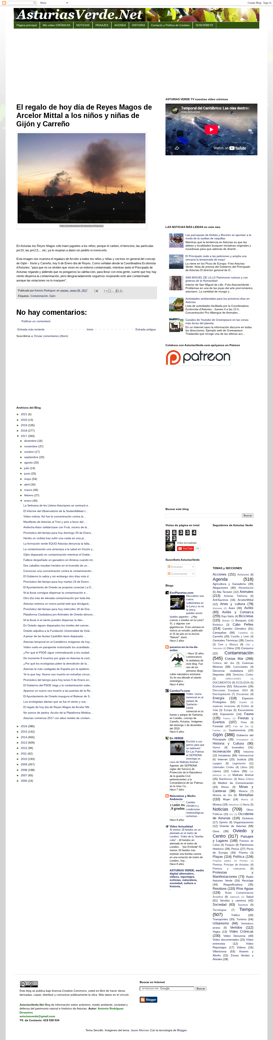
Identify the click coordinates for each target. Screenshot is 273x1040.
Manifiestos (225, 779)
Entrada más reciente (31, 329)
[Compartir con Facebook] (117, 291)
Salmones (235, 897)
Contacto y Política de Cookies (170, 25)
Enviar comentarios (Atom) (51, 336)
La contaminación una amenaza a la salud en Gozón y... (59, 549)
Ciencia (249, 640)
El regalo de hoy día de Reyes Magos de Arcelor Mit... (57, 707)
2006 (24, 780)
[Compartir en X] (113, 291)
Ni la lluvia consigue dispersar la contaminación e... (55, 592)
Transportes (220, 919)
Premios (244, 861)
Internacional (246, 755)
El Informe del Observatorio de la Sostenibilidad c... (55, 511)
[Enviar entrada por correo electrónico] (96, 290)
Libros (243, 767)
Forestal (218, 726)
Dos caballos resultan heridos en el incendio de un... (56, 565)
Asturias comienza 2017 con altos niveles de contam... (57, 718)
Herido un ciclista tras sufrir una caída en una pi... (54, 538)
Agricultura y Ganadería (229, 583)
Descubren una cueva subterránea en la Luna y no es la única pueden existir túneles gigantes (187, 606)
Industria (248, 751)
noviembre (31, 446)
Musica (244, 799)
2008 (24, 770)
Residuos (220, 888)
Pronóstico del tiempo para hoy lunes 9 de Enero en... (57, 679)
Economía (219, 686)
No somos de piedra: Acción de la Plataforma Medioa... (58, 712)
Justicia (241, 759)
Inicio (90, 329)
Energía (218, 698)
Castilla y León (240, 636)
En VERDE (176, 738)
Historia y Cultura (228, 743)
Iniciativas (224, 755)
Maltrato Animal (242, 775)
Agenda (220, 579)
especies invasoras (224, 706)
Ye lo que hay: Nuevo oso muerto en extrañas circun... (57, 674)
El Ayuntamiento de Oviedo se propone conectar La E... (58, 587)
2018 (24, 430)
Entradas (176, 566)
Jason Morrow (139, 1030)
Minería (243, 791)
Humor (216, 747)
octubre (29, 451)
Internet (222, 759)
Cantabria (243, 633)
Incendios (238, 747)
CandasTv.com (180, 690)
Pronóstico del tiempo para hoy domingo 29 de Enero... (58, 532)
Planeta (243, 852)
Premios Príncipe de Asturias (231, 864)
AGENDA (120, 25)
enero (28, 500)
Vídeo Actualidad (181, 826)
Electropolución (221, 694)
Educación (240, 686)
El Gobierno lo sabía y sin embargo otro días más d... (57, 576)
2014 (24, 737)
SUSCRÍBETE (204, 25)
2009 (24, 764)
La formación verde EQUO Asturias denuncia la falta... (57, 543)
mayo (28, 478)
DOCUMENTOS (222, 682)
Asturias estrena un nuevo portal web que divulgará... (57, 603)
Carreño (218, 636)
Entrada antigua (146, 329)
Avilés (248, 608)
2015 (24, 731)
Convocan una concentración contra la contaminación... (58, 570)
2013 (24, 742)
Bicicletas (246, 616)
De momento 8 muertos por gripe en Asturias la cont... (57, 658)
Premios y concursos (229, 868)
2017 (24, 436)
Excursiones (245, 710)
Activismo (243, 574)
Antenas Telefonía (235, 596)
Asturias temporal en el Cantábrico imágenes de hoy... (57, 641)
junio (27, 473)
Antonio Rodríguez (45, 290)
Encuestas (242, 694)
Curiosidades (240, 667)
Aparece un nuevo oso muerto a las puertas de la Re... (58, 690)
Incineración (222, 751)
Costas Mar (234, 659)
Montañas (246, 795)
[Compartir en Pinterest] (121, 291)
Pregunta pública (222, 861)
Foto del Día (240, 726)
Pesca (235, 848)
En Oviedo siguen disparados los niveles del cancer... (57, 625)
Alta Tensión (224, 591)
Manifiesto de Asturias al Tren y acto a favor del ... (55, 521)
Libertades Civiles (223, 767)
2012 (24, 748)
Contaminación (39, 296)
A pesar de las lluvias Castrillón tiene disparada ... (54, 636)
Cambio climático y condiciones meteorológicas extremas (195, 809)
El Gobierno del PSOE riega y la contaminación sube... (57, 685)
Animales (246, 592)
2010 (24, 759)
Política (238, 857)
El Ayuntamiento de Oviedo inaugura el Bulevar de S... (57, 696)
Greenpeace (242, 739)
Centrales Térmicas (225, 640)
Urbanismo (221, 923)
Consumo (247, 648)
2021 (24, 414)
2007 (24, 775)
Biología (226, 620)
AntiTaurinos (220, 599)
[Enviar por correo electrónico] (106, 291)
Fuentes (217, 730)
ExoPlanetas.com (181, 592)
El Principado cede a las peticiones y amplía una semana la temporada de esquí (216, 258)
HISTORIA (138, 25)
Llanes (217, 771)
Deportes (218, 674)
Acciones (219, 574)
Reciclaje (247, 880)
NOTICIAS (83, 25)
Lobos (235, 771)
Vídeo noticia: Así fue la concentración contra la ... (55, 516)
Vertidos (236, 927)
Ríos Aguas (244, 888)
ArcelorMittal (245, 599)
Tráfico (235, 915)
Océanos (247, 818)
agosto (29, 462)
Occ (231, 814)
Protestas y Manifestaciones (233, 875)
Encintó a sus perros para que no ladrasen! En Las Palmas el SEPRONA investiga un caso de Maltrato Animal (187, 752)
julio (27, 468)
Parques (230, 845)
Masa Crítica (245, 779)
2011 (24, 753)
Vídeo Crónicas (241, 931)
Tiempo (246, 909)
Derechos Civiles (243, 674)
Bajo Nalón (227, 616)
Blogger (182, 1030)
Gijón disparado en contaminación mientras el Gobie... (57, 554)
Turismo (241, 919)
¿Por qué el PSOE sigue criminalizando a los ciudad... (57, 652)
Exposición (227, 714)
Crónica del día (223, 663)
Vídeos (241, 947)
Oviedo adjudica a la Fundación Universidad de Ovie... (57, 630)
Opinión (223, 822)
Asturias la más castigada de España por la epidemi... (57, 669)
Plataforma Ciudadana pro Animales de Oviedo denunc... (59, 614)
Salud (249, 896)
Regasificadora (232, 884)
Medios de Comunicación (235, 782)
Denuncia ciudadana (228, 670)
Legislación (238, 763)
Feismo (226, 718)
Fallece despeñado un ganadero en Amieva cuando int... (59, 560)
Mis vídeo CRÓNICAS (56, 25)
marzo (28, 489)
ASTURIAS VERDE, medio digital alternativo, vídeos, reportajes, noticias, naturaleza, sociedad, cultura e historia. (187, 878)
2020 (24, 419)
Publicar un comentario (36, 321)
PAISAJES (102, 25)
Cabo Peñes (243, 624)
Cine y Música (228, 644)
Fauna (248, 714)
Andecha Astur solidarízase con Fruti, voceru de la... (56, 527)
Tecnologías (220, 910)
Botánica (218, 624)
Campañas (219, 632)
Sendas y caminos (233, 900)
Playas (218, 857)
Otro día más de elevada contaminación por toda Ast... (57, 598)
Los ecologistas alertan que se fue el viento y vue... (55, 701)
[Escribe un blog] (110, 291)
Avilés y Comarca (237, 612)
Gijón (52, 296)
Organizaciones (243, 822)
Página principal (27, 25)
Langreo (217, 763)
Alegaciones (220, 587)
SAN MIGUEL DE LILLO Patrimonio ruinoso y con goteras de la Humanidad (216, 279)
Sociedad (219, 904)
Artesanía (217, 608)
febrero (29, 495)
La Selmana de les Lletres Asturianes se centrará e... (56, 505)
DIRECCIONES (233, 678)
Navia (246, 804)
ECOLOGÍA (243, 682)
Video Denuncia (234, 935)
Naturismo (234, 804)
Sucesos (243, 904)
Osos (216, 831)
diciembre (30, 440)
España (243, 702)
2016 (24, 726)
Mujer (226, 799)
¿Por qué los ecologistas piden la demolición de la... (56, 663)
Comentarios (178, 573)
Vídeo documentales (226, 939)
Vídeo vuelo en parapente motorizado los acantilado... (57, 647)
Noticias (220, 809)
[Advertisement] (136, 63)
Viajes (216, 931)
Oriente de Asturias (233, 826)
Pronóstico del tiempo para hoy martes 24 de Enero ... (57, 581)
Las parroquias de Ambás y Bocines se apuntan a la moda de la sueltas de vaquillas (218, 236)
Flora (244, 722)
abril (27, 484)
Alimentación (245, 587)
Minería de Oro (222, 795)
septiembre (31, 457)
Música (217, 804)
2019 (24, 425)
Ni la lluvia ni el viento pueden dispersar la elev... (54, 620)
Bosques (240, 620)
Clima (230, 648)
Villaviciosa (219, 951)
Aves (232, 608)
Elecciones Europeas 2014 (230, 690)
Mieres (225, 787)
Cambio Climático (234, 628)
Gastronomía (237, 730)
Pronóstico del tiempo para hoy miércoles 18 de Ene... (57, 609)
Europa (228, 710)
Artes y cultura (232, 604)
